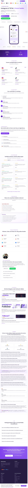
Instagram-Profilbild (16, 481)
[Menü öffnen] (26, 1)
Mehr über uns (6, 268)
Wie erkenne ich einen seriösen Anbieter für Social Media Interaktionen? (12, 432)
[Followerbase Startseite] (2, 1)
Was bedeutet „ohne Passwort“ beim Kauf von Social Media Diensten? (12, 441)
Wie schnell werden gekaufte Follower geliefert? (9, 438)
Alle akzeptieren (24, 485)
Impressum (15, 482)
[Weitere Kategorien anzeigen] (26, 3)
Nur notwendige (17, 485)
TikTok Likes (15, 468)
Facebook (2, 482)
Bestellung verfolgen (16, 479)
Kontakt (15, 480)
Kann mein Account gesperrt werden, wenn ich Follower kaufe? (11, 435)
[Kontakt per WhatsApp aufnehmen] (17, 1)
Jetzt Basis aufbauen (5, 133)
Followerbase (3, 464)
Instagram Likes (16, 467)
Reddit (2, 480)
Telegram (2, 481)
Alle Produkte (16, 469)
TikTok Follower (16, 466)
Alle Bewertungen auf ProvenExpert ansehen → (14, 191)
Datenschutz (16, 483)
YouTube (2, 483)
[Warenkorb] (19, 1)
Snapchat (2, 479)
